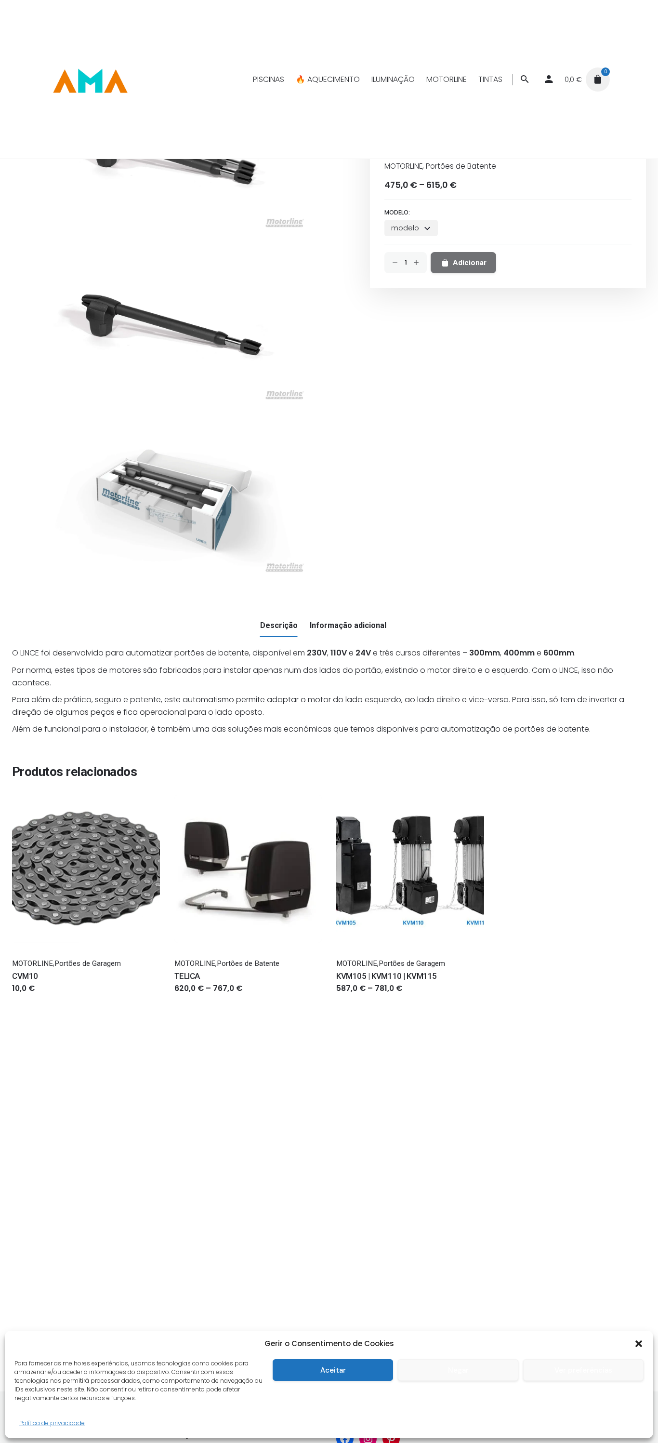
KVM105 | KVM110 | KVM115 (386, 976)
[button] (639, 1344)
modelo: (397, 212)
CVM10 (25, 976)
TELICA (187, 976)
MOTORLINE (403, 166)
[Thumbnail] (89, 79)
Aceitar (333, 1370)
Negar (458, 1370)
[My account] (549, 79)
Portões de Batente (461, 166)
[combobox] (411, 228)
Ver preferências (583, 1370)
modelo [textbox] (405, 228)
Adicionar (28, 997)
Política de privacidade (52, 1423)
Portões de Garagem (87, 963)
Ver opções (194, 997)
